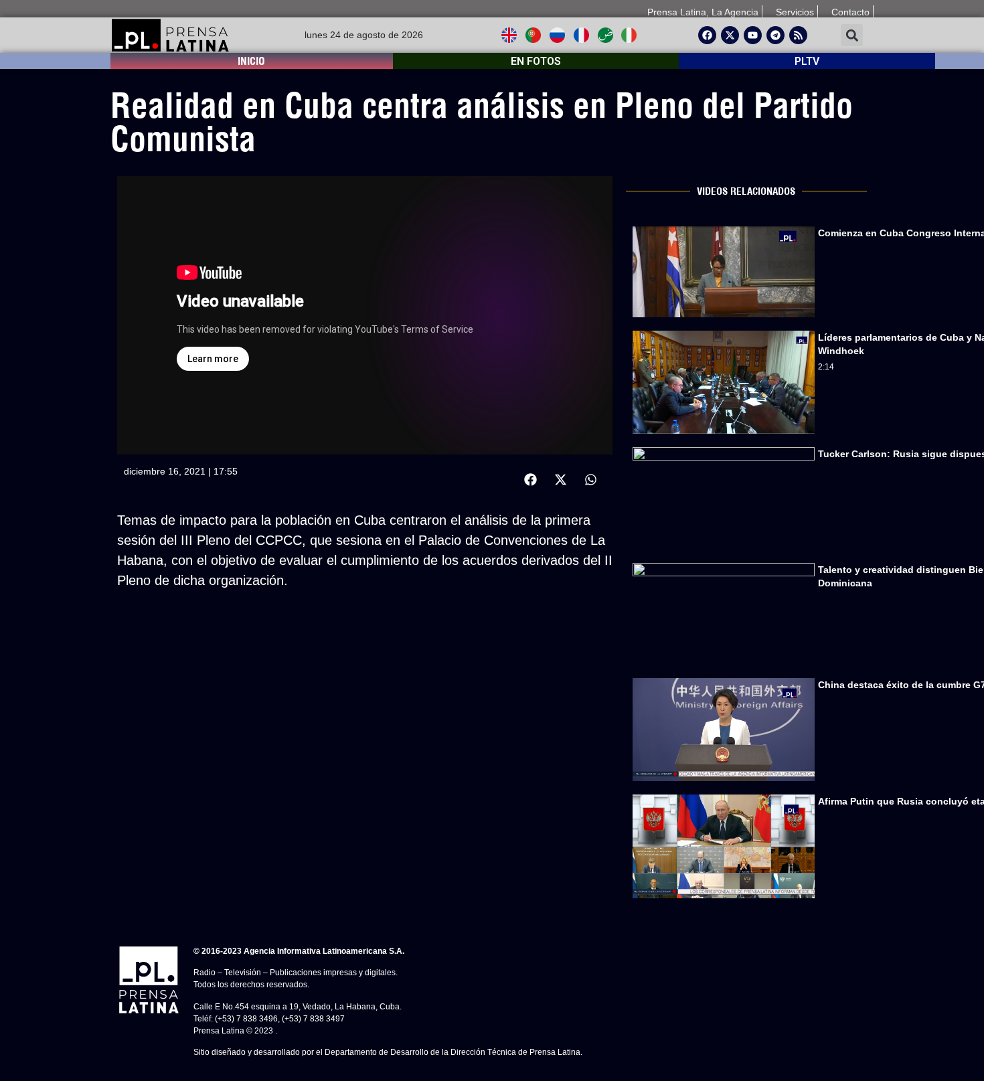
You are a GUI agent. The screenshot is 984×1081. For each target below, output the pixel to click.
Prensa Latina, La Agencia (702, 12)
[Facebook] (707, 35)
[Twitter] (730, 35)
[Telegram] (775, 35)
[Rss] (798, 35)
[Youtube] (753, 35)
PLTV (807, 61)
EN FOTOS (536, 61)
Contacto (850, 12)
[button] (852, 35)
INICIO (251, 61)
